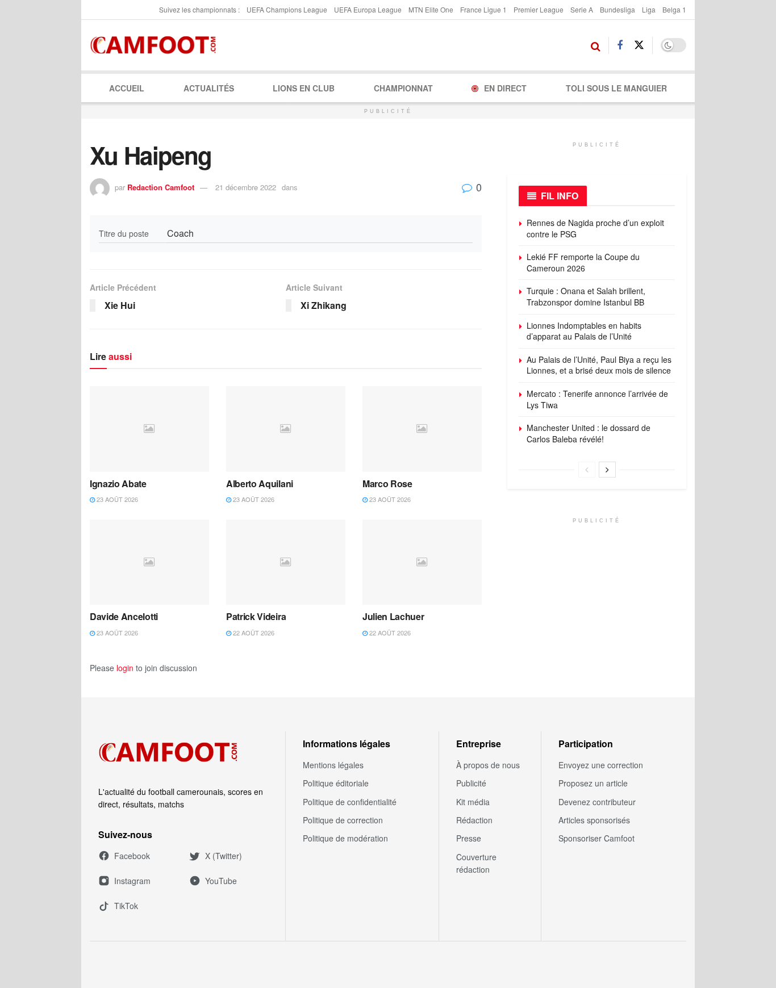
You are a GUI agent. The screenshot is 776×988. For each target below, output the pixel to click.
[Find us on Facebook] (620, 45)
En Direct (505, 88)
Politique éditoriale (336, 783)
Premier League (539, 9)
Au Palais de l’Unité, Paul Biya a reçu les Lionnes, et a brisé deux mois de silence (599, 365)
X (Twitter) (223, 855)
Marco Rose (387, 483)
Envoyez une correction (600, 765)
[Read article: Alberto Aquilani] (285, 428)
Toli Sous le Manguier (616, 88)
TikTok (126, 905)
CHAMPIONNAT (403, 88)
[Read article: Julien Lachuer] (422, 562)
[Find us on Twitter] (639, 45)
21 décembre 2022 (245, 187)
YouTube (221, 880)
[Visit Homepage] (156, 45)
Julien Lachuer (393, 616)
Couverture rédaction (476, 863)
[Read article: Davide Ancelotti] (149, 562)
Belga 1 (674, 9)
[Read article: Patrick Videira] (285, 562)
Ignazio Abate (118, 483)
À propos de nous (488, 765)
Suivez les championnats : (199, 9)
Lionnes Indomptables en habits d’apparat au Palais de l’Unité (584, 331)
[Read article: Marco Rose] (422, 428)
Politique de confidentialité (350, 801)
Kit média (473, 801)
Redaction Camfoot (160, 187)
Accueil (126, 88)
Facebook (132, 855)
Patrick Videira (256, 616)
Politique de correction (343, 820)
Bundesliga (617, 9)
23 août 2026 (116, 499)
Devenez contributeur (597, 801)
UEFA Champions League (287, 9)
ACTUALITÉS (208, 88)
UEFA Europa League (368, 9)
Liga (649, 9)
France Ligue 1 (483, 9)
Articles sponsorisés (594, 820)
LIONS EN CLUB (304, 88)
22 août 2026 (252, 632)
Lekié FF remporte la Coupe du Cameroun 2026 (583, 262)
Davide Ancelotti (124, 616)
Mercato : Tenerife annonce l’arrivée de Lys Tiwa (597, 399)
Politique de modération (345, 838)
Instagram (132, 880)
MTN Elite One (430, 9)
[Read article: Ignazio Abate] (149, 428)
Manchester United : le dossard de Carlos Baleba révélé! (588, 433)
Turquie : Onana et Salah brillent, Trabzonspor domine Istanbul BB (586, 296)
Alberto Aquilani (259, 483)
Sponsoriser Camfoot (596, 838)
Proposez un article (593, 783)
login (124, 667)
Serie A (581, 9)
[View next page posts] (607, 470)
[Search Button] (595, 45)
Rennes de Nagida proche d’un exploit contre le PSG (595, 228)
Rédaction (474, 820)
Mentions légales (333, 765)
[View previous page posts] (586, 470)
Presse (468, 838)
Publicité (471, 783)
